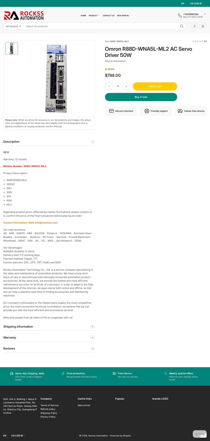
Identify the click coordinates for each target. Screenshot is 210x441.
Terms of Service (50, 405)
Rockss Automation (115, 61)
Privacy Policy (48, 416)
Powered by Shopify (120, 435)
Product (93, 15)
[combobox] (105, 26)
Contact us (108, 15)
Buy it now (141, 97)
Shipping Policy (49, 413)
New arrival (123, 15)
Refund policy (48, 409)
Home (83, 15)
